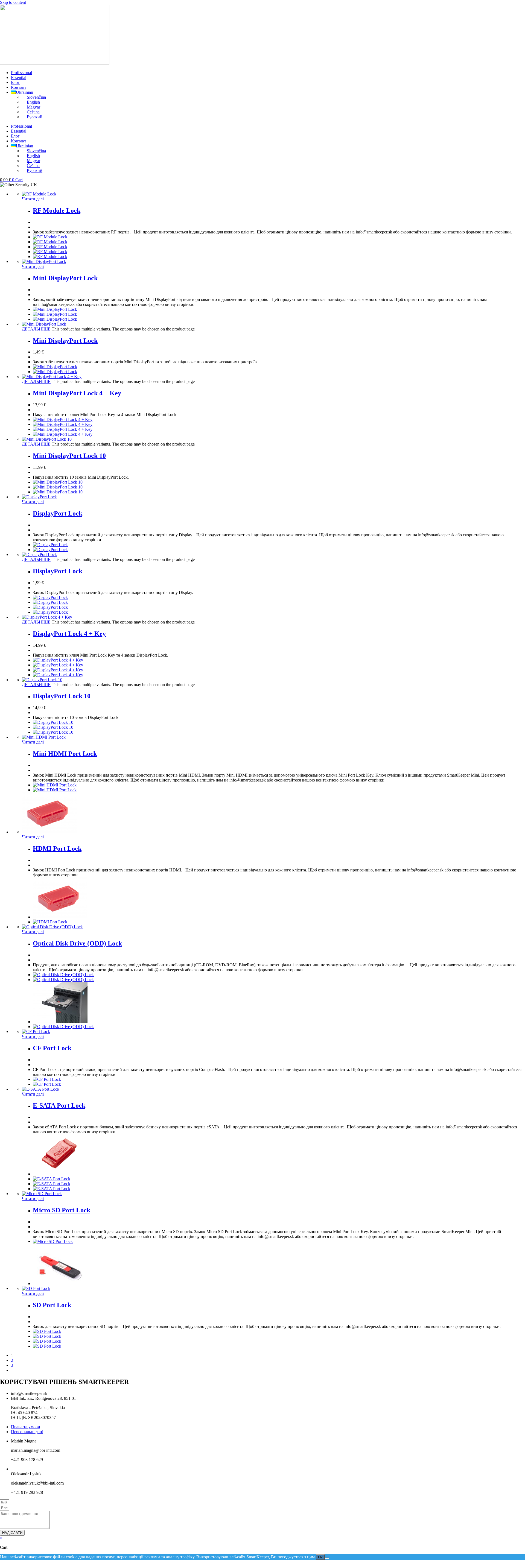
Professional (21, 72)
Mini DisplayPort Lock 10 (69, 455)
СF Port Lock (52, 1048)
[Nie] (327, 1558)
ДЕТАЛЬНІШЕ (36, 329)
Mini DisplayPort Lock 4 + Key (77, 393)
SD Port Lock (52, 1305)
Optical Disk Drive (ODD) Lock (77, 943)
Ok (320, 1557)
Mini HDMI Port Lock (65, 753)
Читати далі (33, 199)
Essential (18, 77)
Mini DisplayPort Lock (65, 278)
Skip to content (13, 2)
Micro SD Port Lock (61, 1210)
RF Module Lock (56, 210)
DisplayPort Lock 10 (62, 695)
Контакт (18, 87)
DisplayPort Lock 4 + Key (69, 633)
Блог (15, 82)
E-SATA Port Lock (59, 1105)
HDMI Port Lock (57, 848)
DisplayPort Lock (57, 513)
